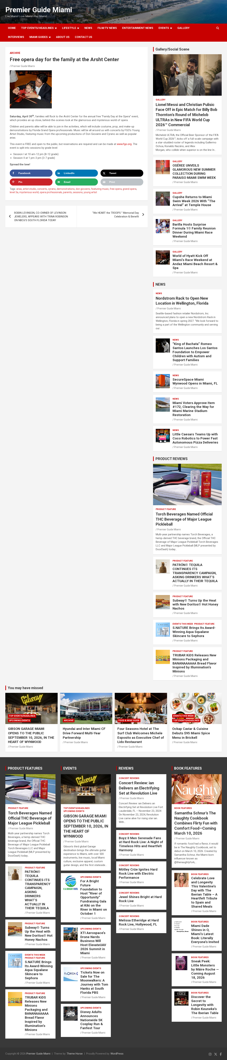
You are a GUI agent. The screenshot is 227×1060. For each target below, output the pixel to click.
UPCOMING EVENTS (19, 720)
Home (12, 28)
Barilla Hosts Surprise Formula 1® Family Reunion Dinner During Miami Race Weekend (194, 230)
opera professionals (51, 192)
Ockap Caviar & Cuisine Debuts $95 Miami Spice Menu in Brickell (191, 733)
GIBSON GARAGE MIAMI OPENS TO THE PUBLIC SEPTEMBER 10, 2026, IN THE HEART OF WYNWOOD (31, 735)
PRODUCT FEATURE (166, 509)
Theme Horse (75, 1053)
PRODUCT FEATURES (25, 768)
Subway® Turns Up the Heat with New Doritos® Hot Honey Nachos (195, 604)
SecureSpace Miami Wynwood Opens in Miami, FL (195, 381)
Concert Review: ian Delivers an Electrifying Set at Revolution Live (139, 788)
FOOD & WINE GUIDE (128, 720)
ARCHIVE (15, 53)
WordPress (116, 1053)
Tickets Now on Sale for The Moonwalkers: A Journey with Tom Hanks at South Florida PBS (94, 982)
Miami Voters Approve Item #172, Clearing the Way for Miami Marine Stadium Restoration (194, 409)
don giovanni (83, 188)
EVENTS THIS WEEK (183, 624)
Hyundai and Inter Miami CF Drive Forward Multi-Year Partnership (84, 733)
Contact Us (83, 37)
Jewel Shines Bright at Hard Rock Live (140, 899)
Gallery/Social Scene (172, 49)
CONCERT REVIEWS (129, 778)
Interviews (16, 37)
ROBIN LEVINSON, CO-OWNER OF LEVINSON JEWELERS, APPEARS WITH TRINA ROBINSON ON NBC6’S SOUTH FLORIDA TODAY (41, 216)
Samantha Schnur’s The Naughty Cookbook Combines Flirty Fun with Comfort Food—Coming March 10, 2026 (195, 823)
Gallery (160, 100)
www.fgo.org (124, 144)
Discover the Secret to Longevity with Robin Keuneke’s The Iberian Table (204, 1005)
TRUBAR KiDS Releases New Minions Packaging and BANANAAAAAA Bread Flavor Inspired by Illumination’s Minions (195, 663)
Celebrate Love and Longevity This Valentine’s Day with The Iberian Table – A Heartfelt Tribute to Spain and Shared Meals (204, 892)
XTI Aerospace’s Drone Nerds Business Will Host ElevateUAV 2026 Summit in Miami (93, 943)
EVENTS (164, 28)
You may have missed (25, 688)
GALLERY (183, 28)
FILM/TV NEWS (107, 28)
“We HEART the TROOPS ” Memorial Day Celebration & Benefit (115, 214)
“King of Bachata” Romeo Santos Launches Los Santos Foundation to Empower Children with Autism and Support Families (195, 352)
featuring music (100, 188)
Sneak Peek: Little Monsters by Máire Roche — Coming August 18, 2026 (205, 969)
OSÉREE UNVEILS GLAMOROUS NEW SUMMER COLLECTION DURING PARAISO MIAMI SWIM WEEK (194, 171)
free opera (116, 188)
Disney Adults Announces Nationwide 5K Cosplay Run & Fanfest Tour (91, 1020)
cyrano (52, 188)
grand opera (129, 188)
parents (67, 192)
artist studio (29, 188)
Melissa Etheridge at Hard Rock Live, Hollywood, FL (139, 922)
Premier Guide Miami (38, 10)
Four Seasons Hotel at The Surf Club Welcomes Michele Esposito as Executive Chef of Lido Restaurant (140, 735)
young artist (90, 192)
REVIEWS (126, 768)
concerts (42, 188)
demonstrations (66, 188)
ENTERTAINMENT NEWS (137, 28)
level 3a (14, 192)
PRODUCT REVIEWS (172, 459)
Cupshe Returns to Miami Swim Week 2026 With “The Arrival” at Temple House (194, 201)
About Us (63, 37)
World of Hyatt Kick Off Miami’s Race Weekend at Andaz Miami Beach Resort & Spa (195, 262)
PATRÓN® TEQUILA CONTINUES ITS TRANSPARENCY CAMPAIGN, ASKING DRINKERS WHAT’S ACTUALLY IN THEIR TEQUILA (195, 573)
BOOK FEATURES (188, 768)
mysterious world (29, 192)
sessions (78, 192)
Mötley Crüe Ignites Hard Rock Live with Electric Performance (138, 873)
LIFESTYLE (69, 28)
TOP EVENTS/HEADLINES (37, 28)
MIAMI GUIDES (38, 37)
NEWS (88, 28)
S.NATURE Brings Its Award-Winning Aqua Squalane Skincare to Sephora (194, 632)
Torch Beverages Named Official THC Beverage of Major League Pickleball (184, 519)
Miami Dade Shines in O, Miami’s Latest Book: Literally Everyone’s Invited (205, 934)
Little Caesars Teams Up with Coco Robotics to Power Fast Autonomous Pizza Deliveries (195, 438)
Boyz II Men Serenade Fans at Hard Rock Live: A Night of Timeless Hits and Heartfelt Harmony (141, 844)
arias (19, 188)
